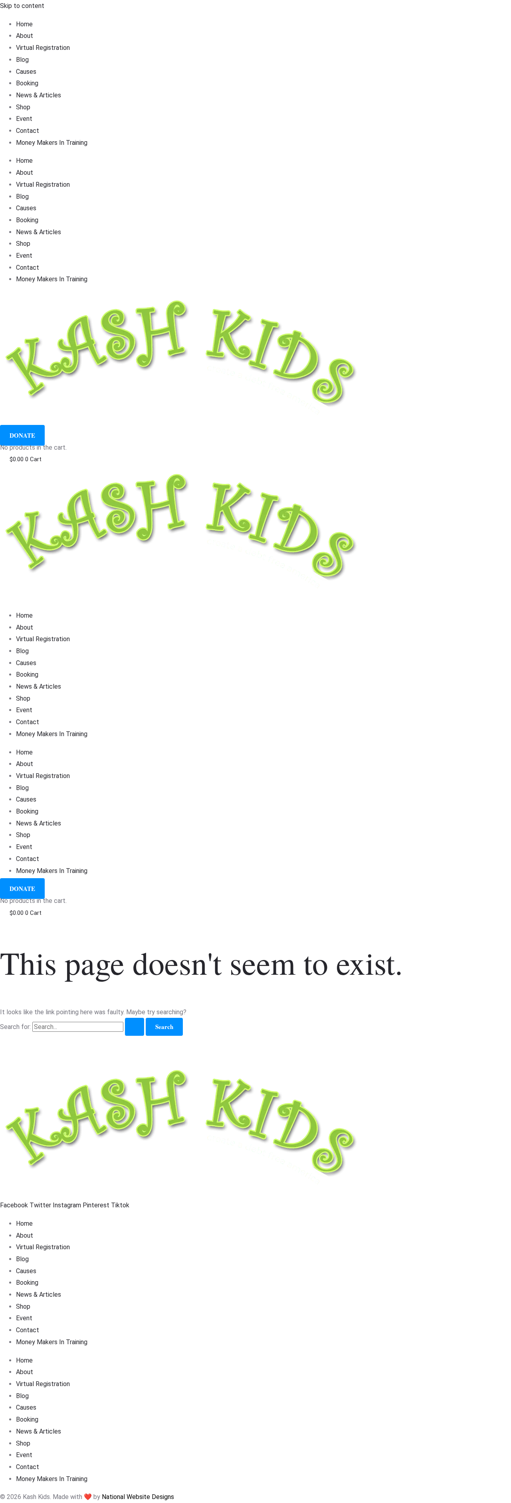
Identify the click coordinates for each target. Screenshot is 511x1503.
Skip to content (22, 6)
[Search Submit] (134, 1027)
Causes (26, 71)
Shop (23, 107)
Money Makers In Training (51, 142)
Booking (27, 83)
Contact (27, 130)
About (24, 36)
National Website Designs (138, 1497)
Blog (22, 59)
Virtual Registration (43, 47)
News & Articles (38, 95)
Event (24, 118)
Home (24, 24)
